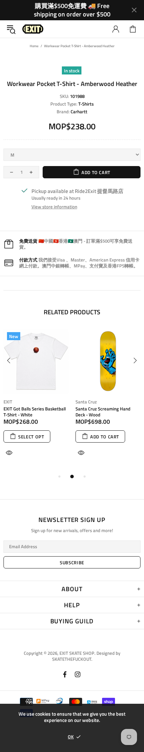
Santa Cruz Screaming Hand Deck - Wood (102, 412)
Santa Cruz (86, 402)
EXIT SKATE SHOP (32, 29)
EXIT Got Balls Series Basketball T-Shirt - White (34, 412)
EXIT (7, 402)
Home (34, 46)
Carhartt (79, 112)
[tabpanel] (36, 400)
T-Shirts (86, 104)
